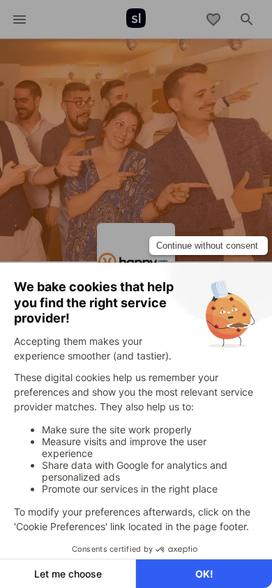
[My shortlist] (213, 19)
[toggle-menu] (19, 19)
